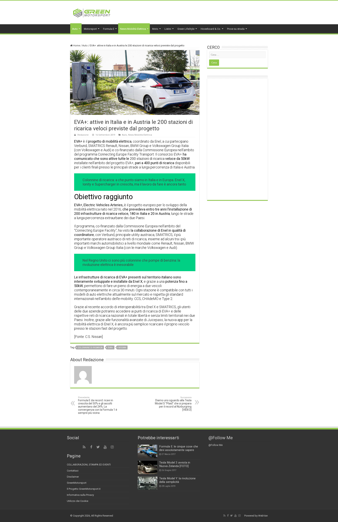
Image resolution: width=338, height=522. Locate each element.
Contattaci (72, 470)
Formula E (108, 28)
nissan (122, 347)
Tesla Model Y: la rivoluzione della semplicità (177, 480)
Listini (168, 28)
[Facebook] (91, 447)
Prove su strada (236, 28)
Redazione (83, 135)
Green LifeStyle (185, 28)
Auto (75, 28)
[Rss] (84, 447)
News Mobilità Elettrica (133, 28)
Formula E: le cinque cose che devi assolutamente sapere (178, 448)
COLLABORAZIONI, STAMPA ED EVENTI (89, 464)
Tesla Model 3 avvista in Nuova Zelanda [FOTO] (174, 464)
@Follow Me (221, 437)
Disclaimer (73, 476)
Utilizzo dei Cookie (77, 501)
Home (76, 45)
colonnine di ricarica (90, 347)
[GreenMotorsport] (91, 12)
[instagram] (112, 447)
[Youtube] (105, 447)
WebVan (263, 515)
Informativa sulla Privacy (80, 494)
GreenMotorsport (76, 482)
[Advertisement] (237, 139)
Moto (155, 28)
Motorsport (90, 28)
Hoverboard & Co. (211, 28)
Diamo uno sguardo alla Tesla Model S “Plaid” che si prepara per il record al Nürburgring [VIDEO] (173, 403)
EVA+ (110, 347)
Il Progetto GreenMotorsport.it (84, 488)
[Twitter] (98, 447)
